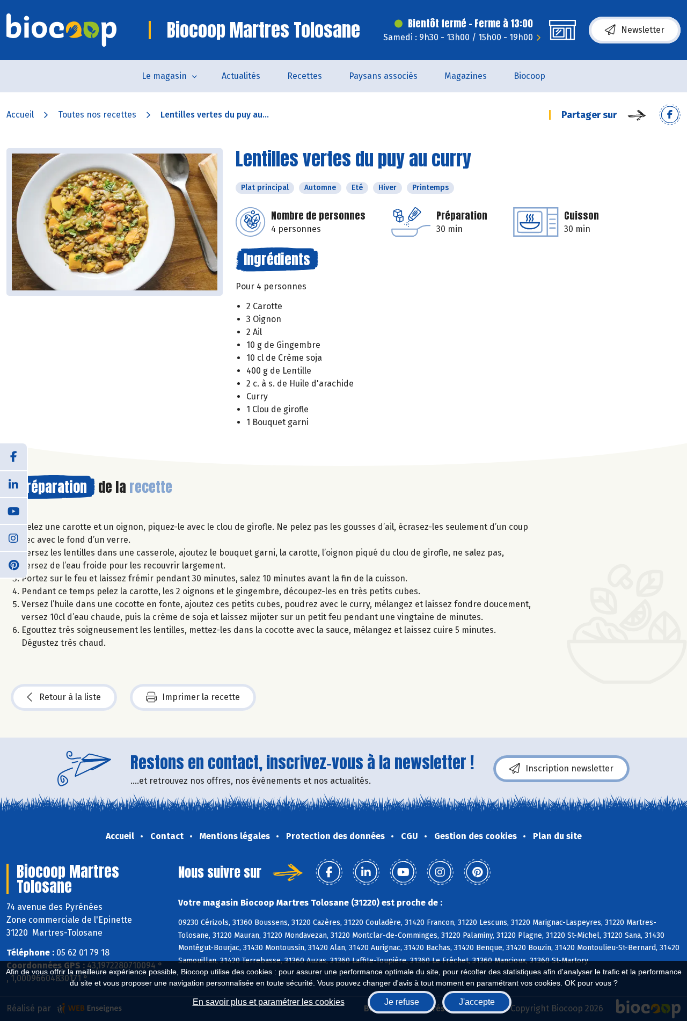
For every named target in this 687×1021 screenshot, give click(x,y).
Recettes (304, 76)
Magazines (465, 76)
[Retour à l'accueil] (61, 30)
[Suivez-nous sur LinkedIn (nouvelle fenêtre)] (13, 483)
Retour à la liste (70, 697)
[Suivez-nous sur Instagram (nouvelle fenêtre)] (13, 537)
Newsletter (642, 30)
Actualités (241, 76)
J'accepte (477, 1002)
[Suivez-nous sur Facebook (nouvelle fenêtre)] (13, 456)
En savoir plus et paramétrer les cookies (269, 1002)
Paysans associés (383, 76)
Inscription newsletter (569, 768)
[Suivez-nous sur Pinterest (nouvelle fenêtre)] (13, 564)
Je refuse (401, 1002)
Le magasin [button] (164, 76)
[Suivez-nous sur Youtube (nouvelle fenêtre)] (13, 510)
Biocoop (529, 76)
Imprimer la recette (201, 697)
